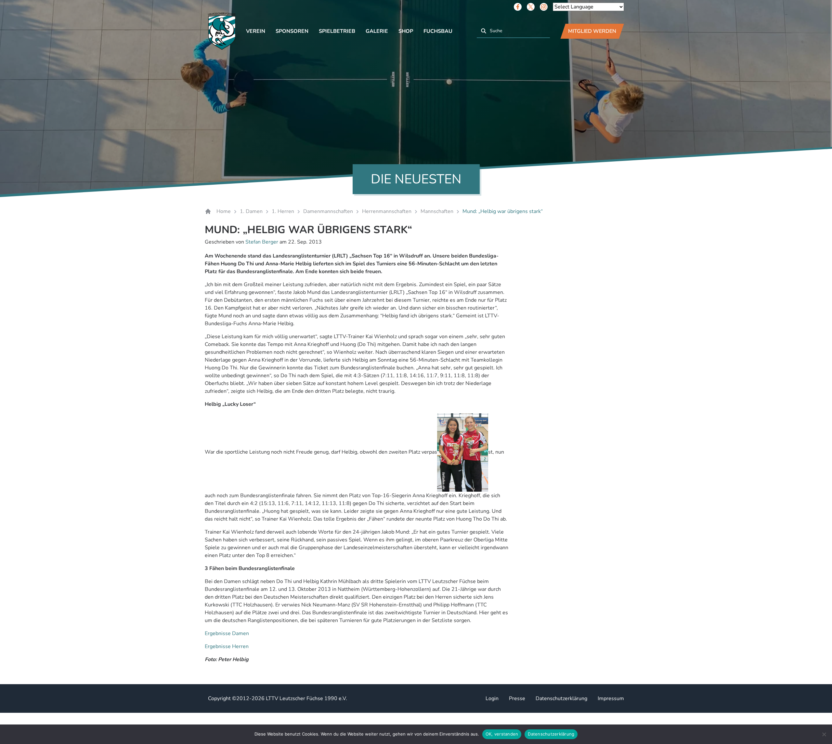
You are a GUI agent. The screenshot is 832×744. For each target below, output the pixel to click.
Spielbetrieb (337, 31)
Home (223, 211)
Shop (405, 31)
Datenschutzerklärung (561, 698)
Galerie (377, 31)
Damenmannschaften (328, 211)
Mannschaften (437, 211)
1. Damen (251, 211)
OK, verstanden (502, 734)
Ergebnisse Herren (227, 646)
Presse (517, 698)
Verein (255, 31)
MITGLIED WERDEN (592, 31)
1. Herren (283, 211)
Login (492, 698)
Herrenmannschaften (386, 211)
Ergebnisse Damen (227, 633)
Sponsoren (292, 31)
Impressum (611, 698)
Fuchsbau (437, 31)
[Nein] (824, 734)
